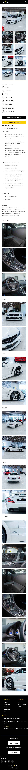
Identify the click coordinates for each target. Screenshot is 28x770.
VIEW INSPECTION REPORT (14, 117)
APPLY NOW (14, 752)
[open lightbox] (14, 19)
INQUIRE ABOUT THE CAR (14, 122)
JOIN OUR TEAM (14, 743)
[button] (26, 2)
